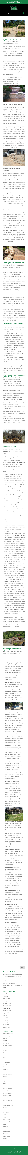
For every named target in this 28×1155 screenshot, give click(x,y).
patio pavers (6, 1112)
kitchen (5, 1067)
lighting (10, 451)
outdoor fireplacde (7, 1091)
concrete (5, 1040)
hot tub (5, 1064)
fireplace (5, 1057)
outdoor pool (6, 1102)
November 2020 (7, 1005)
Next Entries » (21, 965)
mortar (4, 1081)
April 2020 (5, 1022)
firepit (4, 1055)
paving (4, 1117)
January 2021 (6, 1001)
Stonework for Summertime (10, 983)
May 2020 (5, 1020)
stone (16, 43)
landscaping (12, 267)
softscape (21, 653)
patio (4, 1110)
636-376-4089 (14, 1)
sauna (4, 1124)
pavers (4, 43)
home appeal (19, 41)
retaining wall (10, 43)
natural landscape (17, 451)
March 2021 (6, 996)
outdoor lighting (7, 1098)
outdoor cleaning (7, 1088)
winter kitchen (6, 1141)
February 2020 (6, 1027)
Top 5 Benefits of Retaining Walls (13, 40)
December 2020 (7, 1003)
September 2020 (7, 1010)
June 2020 (5, 1017)
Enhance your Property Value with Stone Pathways (13, 263)
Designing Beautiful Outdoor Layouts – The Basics (12, 649)
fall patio (5, 1050)
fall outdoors (6, 1048)
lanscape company (8, 1074)
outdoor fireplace (7, 1093)
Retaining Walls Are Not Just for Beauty (13, 976)
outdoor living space (8, 1100)
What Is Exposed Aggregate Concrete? (12, 974)
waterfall (5, 1138)
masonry (5, 1079)
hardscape (12, 41)
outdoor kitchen (7, 1095)
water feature (6, 1136)
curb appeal (6, 1043)
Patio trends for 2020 (9, 446)
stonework (5, 1133)
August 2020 (6, 1013)
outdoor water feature (8, 1105)
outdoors (5, 1107)
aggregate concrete (8, 1033)
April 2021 (5, 994)
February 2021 (6, 998)
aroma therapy (6, 1036)
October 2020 (6, 1008)
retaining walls (6, 1122)
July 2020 (5, 1015)
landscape (5, 267)
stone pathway (19, 269)
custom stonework (7, 1045)
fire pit (4, 1052)
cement (5, 1038)
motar (4, 1083)
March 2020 (6, 1025)
